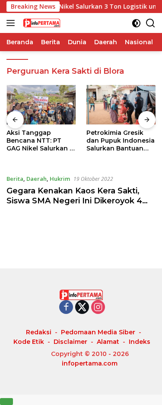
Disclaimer (70, 342)
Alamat (108, 342)
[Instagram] (98, 307)
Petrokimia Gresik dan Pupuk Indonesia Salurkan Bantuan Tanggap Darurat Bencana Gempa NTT (120, 141)
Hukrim (60, 179)
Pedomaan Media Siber (98, 332)
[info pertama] (64, 23)
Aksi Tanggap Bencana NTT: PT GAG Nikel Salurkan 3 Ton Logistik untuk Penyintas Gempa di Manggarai (39, 141)
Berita (14, 179)
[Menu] (12, 23)
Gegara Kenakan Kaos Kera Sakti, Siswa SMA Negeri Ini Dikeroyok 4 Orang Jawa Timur (74, 201)
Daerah (36, 179)
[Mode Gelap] (136, 23)
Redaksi (38, 332)
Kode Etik (28, 342)
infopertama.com (90, 363)
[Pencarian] (151, 23)
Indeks (139, 342)
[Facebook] (66, 307)
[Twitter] (82, 307)
